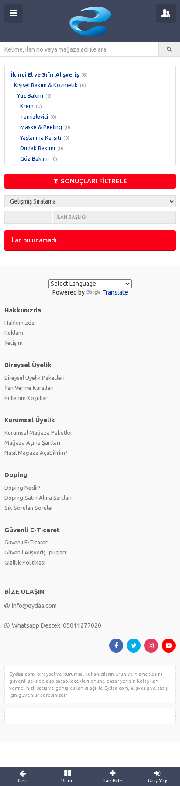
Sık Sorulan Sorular (28, 508)
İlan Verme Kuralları (29, 388)
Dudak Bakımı (37, 148)
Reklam (13, 333)
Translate (115, 292)
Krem (27, 106)
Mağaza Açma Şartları (32, 442)
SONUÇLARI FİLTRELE (94, 181)
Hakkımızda (19, 322)
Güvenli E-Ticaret (26, 542)
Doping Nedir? (22, 487)
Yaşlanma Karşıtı (40, 137)
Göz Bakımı (34, 158)
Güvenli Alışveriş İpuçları (35, 552)
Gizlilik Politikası (24, 562)
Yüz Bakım (30, 95)
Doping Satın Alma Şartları (38, 498)
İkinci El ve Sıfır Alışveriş (45, 74)
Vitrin (67, 780)
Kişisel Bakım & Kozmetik (46, 85)
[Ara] (169, 49)
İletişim (13, 343)
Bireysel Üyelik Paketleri (34, 378)
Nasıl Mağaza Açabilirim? (36, 452)
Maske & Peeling (41, 127)
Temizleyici (34, 116)
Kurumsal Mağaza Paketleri (39, 432)
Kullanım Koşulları (26, 398)
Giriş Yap (158, 780)
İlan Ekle (112, 780)
